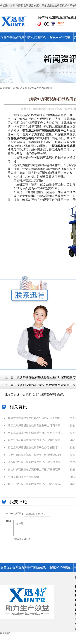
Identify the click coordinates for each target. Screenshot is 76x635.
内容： (9, 521)
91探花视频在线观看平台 (37, 39)
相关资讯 (18, 407)
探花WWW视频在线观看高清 (61, 39)
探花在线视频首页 (12, 37)
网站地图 (5, 633)
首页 (15, 88)
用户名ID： (15, 514)
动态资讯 (25, 88)
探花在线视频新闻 (41, 88)
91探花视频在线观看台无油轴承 (43, 394)
